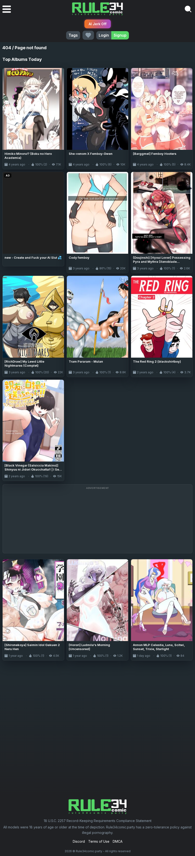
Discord (79, 841)
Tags (73, 35)
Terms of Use (98, 841)
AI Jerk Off (98, 24)
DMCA (117, 841)
